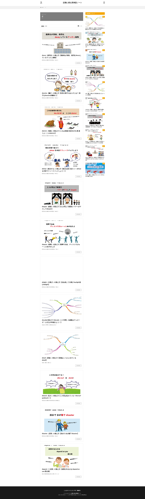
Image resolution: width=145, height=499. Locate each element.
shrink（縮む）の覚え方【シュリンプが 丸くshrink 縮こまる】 (95, 175)
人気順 (45, 26)
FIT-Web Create (72, 494)
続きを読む (78, 62)
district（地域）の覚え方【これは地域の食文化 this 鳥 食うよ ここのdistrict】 (61, 132)
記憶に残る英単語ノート (72, 2)
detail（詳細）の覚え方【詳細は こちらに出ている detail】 (59, 359)
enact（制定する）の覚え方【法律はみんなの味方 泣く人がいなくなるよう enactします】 (94, 159)
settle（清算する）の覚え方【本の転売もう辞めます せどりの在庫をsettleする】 (94, 29)
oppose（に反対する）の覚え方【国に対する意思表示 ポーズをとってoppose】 (94, 126)
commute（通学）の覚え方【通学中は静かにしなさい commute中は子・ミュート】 (94, 110)
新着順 (42, 26)
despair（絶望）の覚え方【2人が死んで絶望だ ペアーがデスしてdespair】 (61, 208)
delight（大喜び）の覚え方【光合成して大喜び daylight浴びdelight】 (61, 283)
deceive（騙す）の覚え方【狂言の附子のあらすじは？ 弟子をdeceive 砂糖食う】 (61, 94)
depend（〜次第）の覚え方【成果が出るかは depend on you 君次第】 (61, 470)
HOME (42, 7)
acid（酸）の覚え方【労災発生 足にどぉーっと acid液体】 (95, 94)
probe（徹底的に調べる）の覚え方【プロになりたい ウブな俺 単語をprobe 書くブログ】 (94, 46)
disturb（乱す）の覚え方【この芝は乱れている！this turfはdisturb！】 (61, 397)
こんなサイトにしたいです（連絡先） (72, 490)
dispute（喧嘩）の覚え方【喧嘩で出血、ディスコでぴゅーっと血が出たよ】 (61, 245)
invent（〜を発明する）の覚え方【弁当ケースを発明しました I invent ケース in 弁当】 (95, 142)
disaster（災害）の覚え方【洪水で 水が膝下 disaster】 (60, 433)
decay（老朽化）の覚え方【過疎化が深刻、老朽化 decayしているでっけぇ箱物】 (61, 56)
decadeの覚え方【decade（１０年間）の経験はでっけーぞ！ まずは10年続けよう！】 (61, 321)
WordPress (84, 494)
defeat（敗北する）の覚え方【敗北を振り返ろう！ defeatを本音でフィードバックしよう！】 (61, 170)
